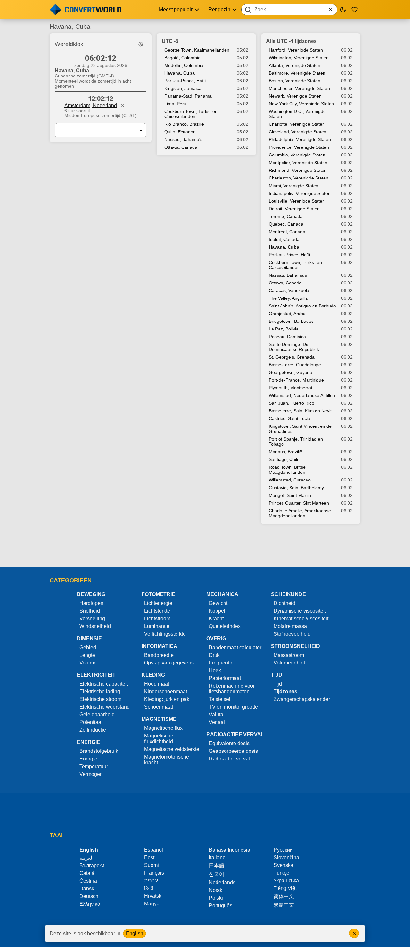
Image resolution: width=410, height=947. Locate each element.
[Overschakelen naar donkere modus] (343, 9)
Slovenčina (286, 857)
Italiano (217, 857)
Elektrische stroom (100, 699)
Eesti (150, 857)
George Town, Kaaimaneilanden (196, 49)
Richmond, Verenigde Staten (298, 170)
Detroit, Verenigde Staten (294, 208)
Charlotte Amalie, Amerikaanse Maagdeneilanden (300, 513)
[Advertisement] (205, 548)
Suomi (151, 865)
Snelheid (89, 611)
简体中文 (284, 896)
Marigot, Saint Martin (290, 495)
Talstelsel (219, 699)
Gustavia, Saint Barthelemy (296, 487)
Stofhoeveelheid (292, 634)
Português (220, 905)
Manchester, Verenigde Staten (299, 88)
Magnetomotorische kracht (166, 759)
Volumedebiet (289, 662)
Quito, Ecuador (179, 131)
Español (153, 850)
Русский (283, 850)
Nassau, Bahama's (183, 139)
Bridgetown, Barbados (291, 321)
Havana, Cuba (179, 73)
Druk (214, 655)
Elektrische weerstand (104, 707)
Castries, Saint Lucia (289, 418)
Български (91, 865)
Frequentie (221, 662)
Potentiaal (90, 722)
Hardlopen (91, 603)
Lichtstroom (157, 618)
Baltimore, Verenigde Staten (297, 73)
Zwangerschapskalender (302, 699)
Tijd (278, 684)
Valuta (216, 714)
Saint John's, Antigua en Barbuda (302, 305)
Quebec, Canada (286, 224)
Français (154, 873)
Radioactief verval (229, 758)
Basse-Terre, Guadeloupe (295, 364)
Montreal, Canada (287, 231)
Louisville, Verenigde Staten (297, 200)
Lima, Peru (175, 103)
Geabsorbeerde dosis (233, 751)
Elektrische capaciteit (103, 684)
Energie (88, 758)
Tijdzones (285, 691)
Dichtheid (284, 603)
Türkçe (281, 873)
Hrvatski (153, 896)
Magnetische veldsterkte (171, 749)
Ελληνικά (89, 904)
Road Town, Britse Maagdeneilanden (287, 470)
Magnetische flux (163, 728)
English (134, 933)
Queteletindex (225, 626)
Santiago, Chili (283, 459)
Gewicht (218, 603)
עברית (151, 880)
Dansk (86, 888)
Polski (216, 898)
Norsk (215, 890)
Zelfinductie (92, 730)
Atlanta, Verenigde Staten (294, 65)
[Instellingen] (140, 44)
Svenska (283, 865)
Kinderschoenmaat (165, 691)
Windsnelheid (95, 626)
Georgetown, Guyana (290, 372)
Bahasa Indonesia (229, 850)
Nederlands (222, 882)
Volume (88, 662)
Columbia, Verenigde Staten (297, 154)
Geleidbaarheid (97, 714)
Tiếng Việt (285, 888)
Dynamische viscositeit (300, 611)
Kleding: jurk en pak (166, 699)
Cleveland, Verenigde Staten (297, 131)
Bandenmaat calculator (235, 647)
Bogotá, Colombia (182, 57)
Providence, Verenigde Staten (299, 147)
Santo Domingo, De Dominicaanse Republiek (294, 347)
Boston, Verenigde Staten (294, 80)
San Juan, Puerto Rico (291, 403)
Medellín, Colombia (183, 65)
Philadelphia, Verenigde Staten (300, 139)
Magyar (152, 903)
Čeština (88, 881)
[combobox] (289, 9)
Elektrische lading (99, 691)
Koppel (217, 611)
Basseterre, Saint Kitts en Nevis (300, 410)
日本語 (216, 865)
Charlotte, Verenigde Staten (297, 124)
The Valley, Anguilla (288, 298)
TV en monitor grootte (233, 707)
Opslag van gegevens (169, 662)
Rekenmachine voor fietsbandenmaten (232, 688)
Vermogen (91, 774)
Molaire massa (290, 626)
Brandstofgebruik (98, 751)
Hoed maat (156, 684)
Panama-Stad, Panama (188, 96)
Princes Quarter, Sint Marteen (299, 502)
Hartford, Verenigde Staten (296, 49)
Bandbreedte (159, 655)
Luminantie (156, 626)
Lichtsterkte (157, 611)
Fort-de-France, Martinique (296, 380)
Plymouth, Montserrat (290, 387)
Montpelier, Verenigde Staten (298, 162)
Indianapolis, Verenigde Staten (300, 193)
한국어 (216, 874)
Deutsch (88, 896)
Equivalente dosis (229, 743)
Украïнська (286, 880)
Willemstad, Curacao (290, 479)
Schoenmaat (158, 707)
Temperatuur (93, 766)
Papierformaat (225, 678)
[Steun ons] (354, 9)
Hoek (215, 670)
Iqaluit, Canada (284, 239)
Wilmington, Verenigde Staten (299, 57)
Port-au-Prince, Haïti (185, 80)
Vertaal (217, 722)
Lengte (87, 655)
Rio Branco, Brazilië (184, 124)
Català (86, 873)
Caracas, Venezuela (289, 290)
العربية (86, 858)
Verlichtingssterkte (165, 634)
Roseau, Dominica (287, 336)
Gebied (87, 647)
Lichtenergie (158, 603)
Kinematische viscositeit (301, 618)
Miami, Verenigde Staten (293, 185)
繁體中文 (284, 905)
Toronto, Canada (286, 216)
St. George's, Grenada (292, 357)
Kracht (216, 618)
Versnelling (92, 618)
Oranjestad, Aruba (287, 313)
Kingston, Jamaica (182, 88)
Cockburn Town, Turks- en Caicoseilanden (190, 114)
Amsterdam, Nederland (90, 105)
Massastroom (289, 655)
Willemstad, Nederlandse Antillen (302, 395)
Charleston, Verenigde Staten (298, 177)
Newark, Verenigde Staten (295, 96)
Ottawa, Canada (180, 147)
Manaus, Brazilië (285, 451)
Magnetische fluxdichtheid (158, 738)
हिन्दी (148, 888)
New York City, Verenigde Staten (301, 103)
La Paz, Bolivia (284, 328)
